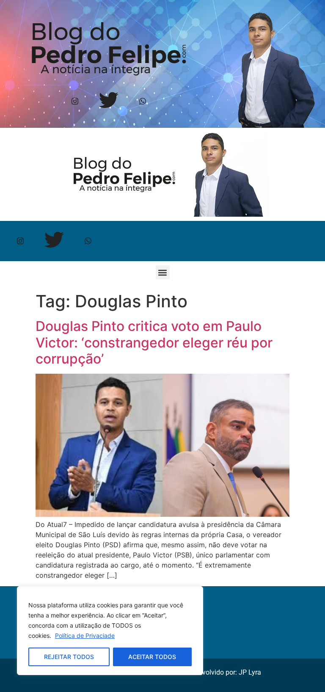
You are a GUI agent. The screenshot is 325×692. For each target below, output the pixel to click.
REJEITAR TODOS (69, 656)
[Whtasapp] (143, 102)
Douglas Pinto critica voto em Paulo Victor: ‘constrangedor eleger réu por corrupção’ (154, 342)
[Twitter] (109, 102)
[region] (110, 630)
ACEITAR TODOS (152, 656)
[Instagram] (75, 102)
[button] (163, 272)
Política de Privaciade (85, 635)
